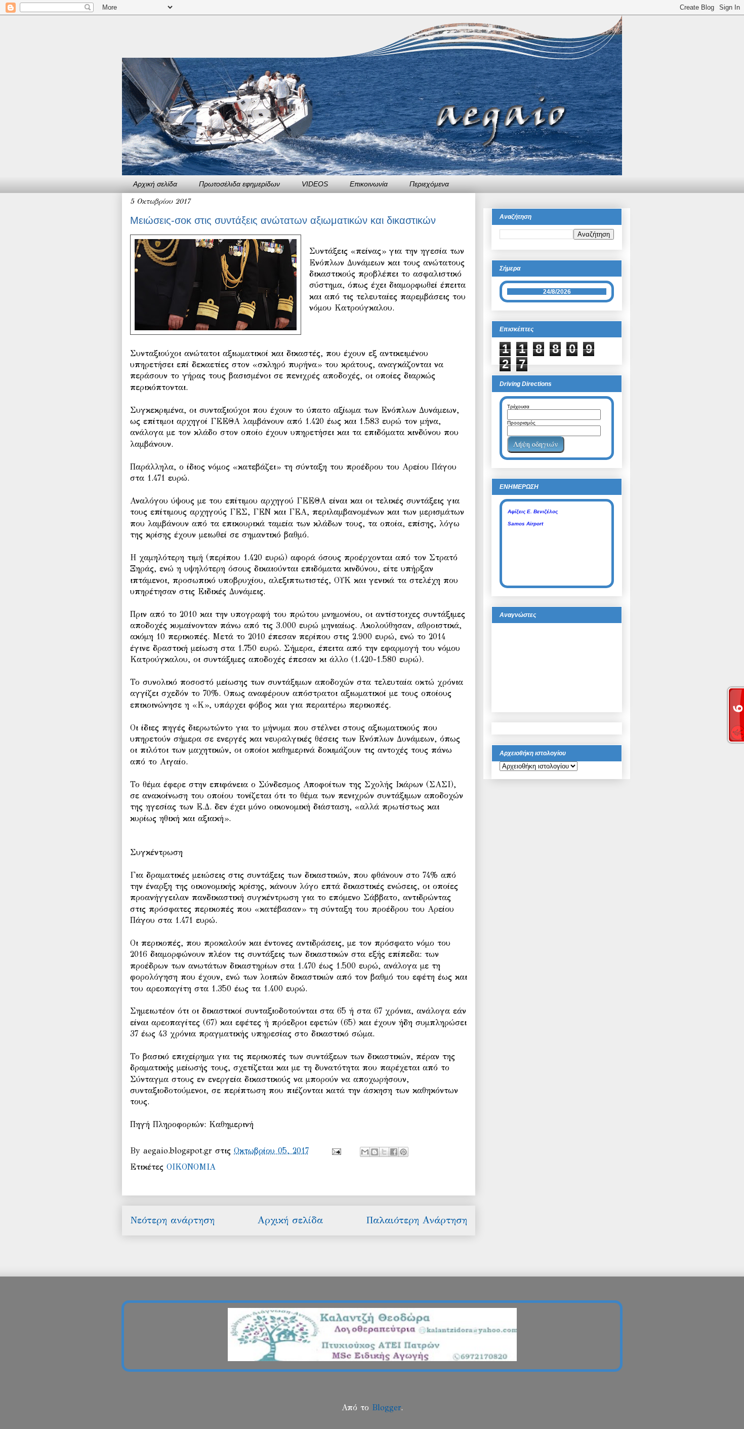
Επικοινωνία (369, 184)
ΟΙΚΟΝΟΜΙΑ (191, 1167)
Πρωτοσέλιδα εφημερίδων (239, 184)
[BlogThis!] (374, 1152)
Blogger (386, 1407)
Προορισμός (521, 423)
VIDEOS (315, 184)
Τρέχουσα (518, 406)
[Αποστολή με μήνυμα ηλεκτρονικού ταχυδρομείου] (365, 1152)
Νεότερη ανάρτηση (172, 1220)
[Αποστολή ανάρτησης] (336, 1150)
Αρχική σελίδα (155, 184)
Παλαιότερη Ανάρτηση (416, 1220)
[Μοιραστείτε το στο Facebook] (394, 1152)
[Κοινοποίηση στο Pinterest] (403, 1152)
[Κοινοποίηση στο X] (384, 1152)
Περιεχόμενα (429, 184)
